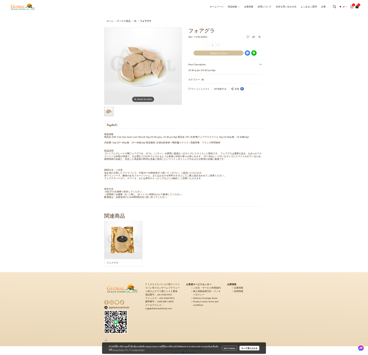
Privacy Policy (118, 350)
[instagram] (111, 302)
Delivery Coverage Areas (205, 297)
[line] (117, 302)
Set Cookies (229, 348)
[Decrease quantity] (207, 45)
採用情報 (238, 291)
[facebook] (106, 302)
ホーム (110, 20)
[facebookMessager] (361, 348)
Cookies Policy (137, 350)
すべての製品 (124, 20)
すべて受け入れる (249, 348)
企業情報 (238, 287)
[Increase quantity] (218, 45)
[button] (334, 6)
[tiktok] (122, 302)
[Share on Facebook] (242, 89)
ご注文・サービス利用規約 (207, 287)
